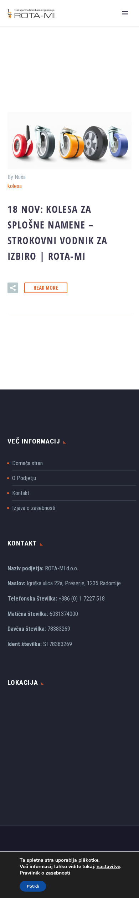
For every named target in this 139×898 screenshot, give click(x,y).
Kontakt (20, 493)
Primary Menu (125, 13)
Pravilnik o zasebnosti (45, 873)
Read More (46, 288)
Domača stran (27, 463)
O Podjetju (24, 478)
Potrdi (33, 886)
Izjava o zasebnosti (33, 508)
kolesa (14, 186)
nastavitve (108, 867)
